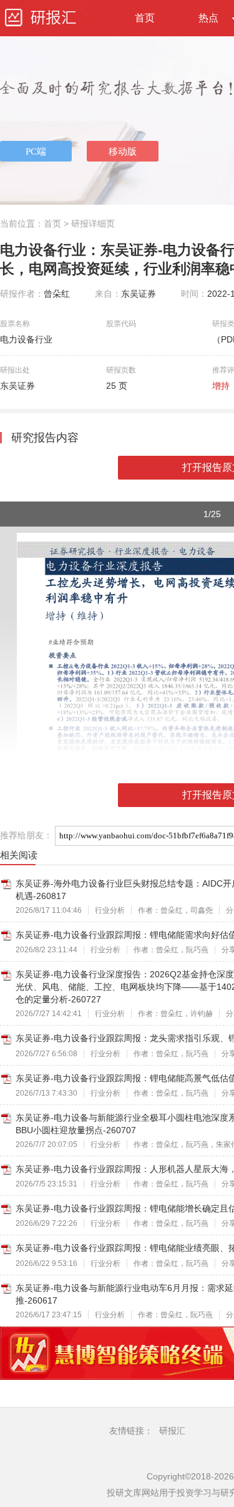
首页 (145, 18)
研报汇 (172, 1431)
